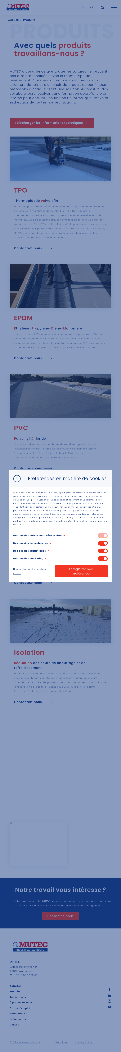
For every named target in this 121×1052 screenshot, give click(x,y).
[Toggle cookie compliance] (103, 543)
